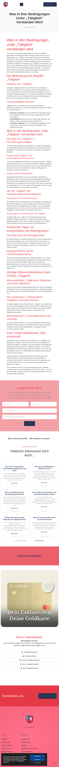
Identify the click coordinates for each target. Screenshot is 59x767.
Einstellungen (21, 761)
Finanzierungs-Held (44, 307)
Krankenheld (13, 309)
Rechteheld (26, 213)
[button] (21, 4)
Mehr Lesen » (14, 430)
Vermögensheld (15, 213)
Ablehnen (37, 759)
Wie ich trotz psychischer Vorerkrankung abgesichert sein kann (14, 416)
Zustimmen (37, 756)
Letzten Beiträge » (39, 488)
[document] (29, 740)
